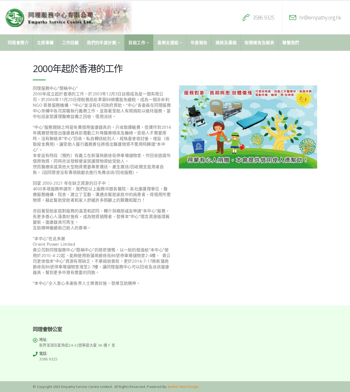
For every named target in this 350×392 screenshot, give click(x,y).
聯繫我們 (290, 42)
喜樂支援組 (167, 42)
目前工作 (136, 42)
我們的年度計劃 (101, 42)
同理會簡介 (18, 42)
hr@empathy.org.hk (320, 17)
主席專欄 (45, 42)
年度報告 (199, 42)
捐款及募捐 (225, 42)
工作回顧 (70, 42)
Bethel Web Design (183, 386)
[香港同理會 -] (68, 17)
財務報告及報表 (259, 42)
